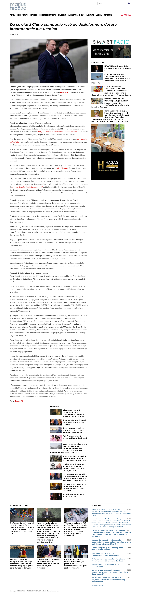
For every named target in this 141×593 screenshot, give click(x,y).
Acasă (12, 15)
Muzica (99, 15)
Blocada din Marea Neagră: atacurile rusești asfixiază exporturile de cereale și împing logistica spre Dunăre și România (21, 563)
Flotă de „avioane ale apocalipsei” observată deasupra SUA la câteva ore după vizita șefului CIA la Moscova (110, 78)
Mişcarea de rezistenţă (30, 6)
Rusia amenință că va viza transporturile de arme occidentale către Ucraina (74, 458)
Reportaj (108, 15)
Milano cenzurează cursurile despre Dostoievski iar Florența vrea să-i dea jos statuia (73, 413)
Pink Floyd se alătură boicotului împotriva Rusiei (75, 437)
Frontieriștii (22, 15)
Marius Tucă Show (75, 15)
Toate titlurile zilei (97, 585)
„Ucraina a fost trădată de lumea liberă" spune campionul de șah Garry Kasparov (74, 487)
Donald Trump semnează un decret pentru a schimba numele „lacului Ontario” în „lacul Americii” (48, 563)
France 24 (19, 401)
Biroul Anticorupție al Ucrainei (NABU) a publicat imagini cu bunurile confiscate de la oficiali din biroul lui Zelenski (110, 103)
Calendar (62, 15)
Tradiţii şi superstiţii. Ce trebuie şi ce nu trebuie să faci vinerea (107, 549)
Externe (33, 15)
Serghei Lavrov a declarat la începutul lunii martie (57, 131)
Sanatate (90, 15)
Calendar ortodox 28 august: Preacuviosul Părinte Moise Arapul (105, 554)
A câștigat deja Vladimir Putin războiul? (73, 495)
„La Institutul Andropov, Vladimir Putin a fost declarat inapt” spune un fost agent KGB (74, 467)
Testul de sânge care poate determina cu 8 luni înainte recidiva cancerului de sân (108, 560)
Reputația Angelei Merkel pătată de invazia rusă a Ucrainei (74, 422)
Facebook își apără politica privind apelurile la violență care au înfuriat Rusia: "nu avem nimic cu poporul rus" (75, 477)
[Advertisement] (28, 419)
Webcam (127, 15)
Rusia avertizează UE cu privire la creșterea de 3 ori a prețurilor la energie (75, 430)
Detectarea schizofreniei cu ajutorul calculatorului (106, 566)
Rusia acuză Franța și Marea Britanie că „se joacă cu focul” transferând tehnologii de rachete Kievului (75, 563)
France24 (64, 92)
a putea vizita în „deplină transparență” (27, 187)
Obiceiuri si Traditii (47, 15)
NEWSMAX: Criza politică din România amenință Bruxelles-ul (117, 68)
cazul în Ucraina (61, 168)
